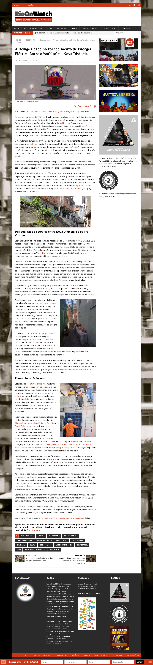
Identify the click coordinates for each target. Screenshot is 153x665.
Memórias (75, 655)
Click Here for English (82, 106)
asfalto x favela (71, 536)
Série (19, 550)
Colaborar (126, 28)
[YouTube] (139, 5)
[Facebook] (125, 5)
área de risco (43, 253)
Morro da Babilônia (64, 545)
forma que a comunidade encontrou (72, 369)
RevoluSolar (20, 426)
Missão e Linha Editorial (41, 655)
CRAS (37, 342)
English (17, 5)
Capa (16, 28)
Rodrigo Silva (23, 60)
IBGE (41, 545)
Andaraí (41, 536)
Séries (74, 28)
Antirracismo (54, 536)
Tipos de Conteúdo (33, 28)
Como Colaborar (61, 655)
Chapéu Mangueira (23, 423)
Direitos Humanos (100, 655)
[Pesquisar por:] (126, 33)
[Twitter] (134, 5)
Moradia (87, 655)
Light (32, 144)
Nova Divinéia (82, 545)
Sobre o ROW (110, 28)
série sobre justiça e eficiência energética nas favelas (62, 111)
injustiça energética (37, 383)
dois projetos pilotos (65, 447)
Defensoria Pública (72, 188)
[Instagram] (130, 5)
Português (29, 5)
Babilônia (38, 423)
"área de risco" (27, 536)
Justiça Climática (133, 655)
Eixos (49, 28)
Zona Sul (50, 423)
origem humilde (30, 477)
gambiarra (21, 545)
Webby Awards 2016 (107, 196)
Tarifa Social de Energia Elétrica (40, 333)
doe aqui (36, 530)
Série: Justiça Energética (35, 550)
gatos (75, 147)
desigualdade (61, 540)
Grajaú (18, 247)
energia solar (77, 540)
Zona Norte (62, 123)
